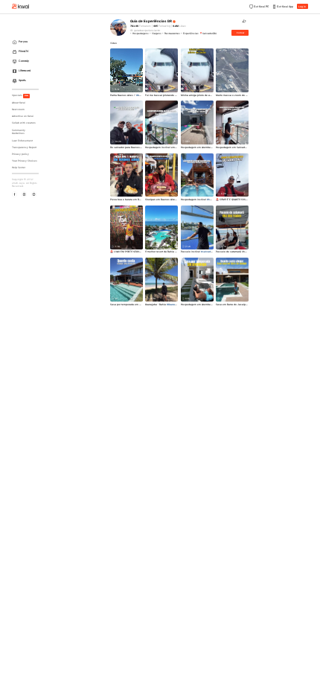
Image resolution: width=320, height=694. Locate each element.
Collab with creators (24, 122)
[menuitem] (26, 42)
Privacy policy (20, 154)
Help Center (18, 167)
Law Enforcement (22, 140)
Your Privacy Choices (24, 160)
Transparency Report (24, 147)
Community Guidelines (18, 132)
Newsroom (18, 109)
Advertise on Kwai (22, 116)
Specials (20, 95)
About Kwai (18, 102)
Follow (240, 32)
